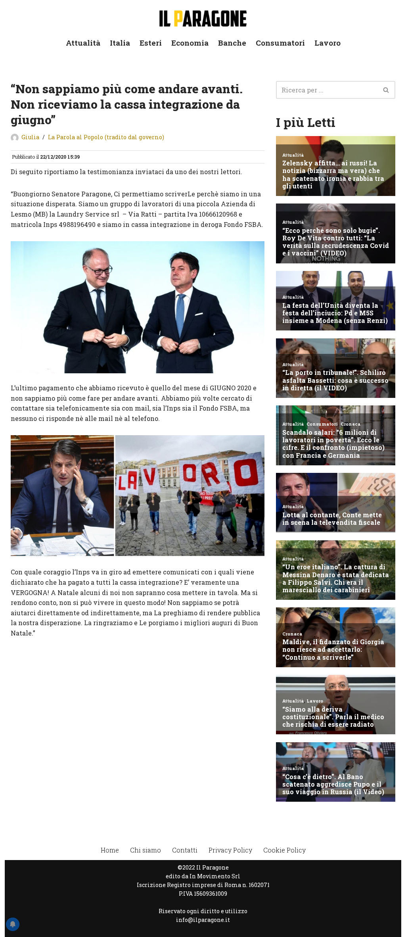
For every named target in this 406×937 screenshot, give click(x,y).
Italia (120, 43)
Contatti (184, 850)
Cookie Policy (284, 850)
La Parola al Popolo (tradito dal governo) (106, 137)
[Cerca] (386, 90)
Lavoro (327, 43)
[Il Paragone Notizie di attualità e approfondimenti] (203, 17)
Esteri (151, 43)
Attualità (83, 43)
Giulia (30, 137)
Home (110, 850)
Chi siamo (145, 850)
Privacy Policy (230, 850)
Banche (232, 43)
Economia (190, 43)
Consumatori (280, 43)
